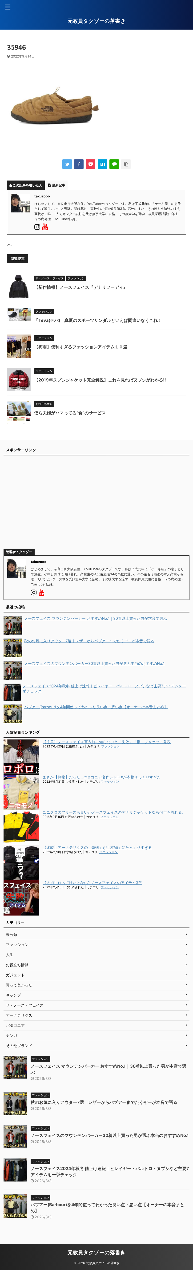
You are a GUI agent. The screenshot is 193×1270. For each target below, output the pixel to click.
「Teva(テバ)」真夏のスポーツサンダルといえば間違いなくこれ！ (98, 320)
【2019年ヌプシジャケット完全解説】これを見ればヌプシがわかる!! (100, 379)
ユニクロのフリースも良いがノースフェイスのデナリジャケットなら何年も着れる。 (114, 812)
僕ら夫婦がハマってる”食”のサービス (70, 412)
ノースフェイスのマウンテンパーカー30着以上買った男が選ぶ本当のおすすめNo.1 (110, 1135)
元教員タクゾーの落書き (97, 21)
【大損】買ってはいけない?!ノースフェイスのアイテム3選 (92, 882)
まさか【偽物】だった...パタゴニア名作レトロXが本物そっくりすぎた (102, 777)
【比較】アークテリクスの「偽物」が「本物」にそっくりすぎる (97, 847)
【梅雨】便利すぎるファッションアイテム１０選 (80, 346)
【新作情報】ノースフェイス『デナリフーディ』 (80, 287)
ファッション (110, 746)
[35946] (102, 164)
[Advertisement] (96, 504)
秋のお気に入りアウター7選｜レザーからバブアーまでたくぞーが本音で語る (104, 1102)
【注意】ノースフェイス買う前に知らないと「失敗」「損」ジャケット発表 (107, 741)
